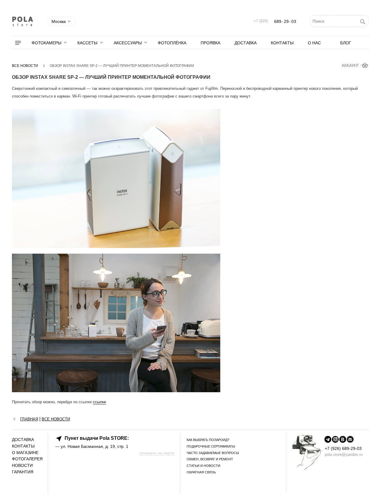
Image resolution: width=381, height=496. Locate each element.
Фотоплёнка (172, 42)
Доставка (246, 42)
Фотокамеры (46, 42)
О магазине (25, 453)
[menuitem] (21, 42)
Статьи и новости (203, 465)
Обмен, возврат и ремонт (210, 459)
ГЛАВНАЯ (29, 419)
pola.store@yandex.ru (344, 454)
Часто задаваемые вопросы (213, 453)
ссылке (99, 402)
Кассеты (87, 42)
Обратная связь (201, 472)
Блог (345, 42)
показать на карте (157, 453)
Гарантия (22, 472)
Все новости (25, 66)
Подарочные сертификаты (211, 446)
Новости (22, 465)
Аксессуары (128, 42)
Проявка (210, 42)
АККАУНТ (351, 65)
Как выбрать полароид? (208, 440)
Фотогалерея (27, 459)
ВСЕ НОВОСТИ (56, 419)
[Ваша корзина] (365, 66)
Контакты (282, 42)
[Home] (16, 418)
